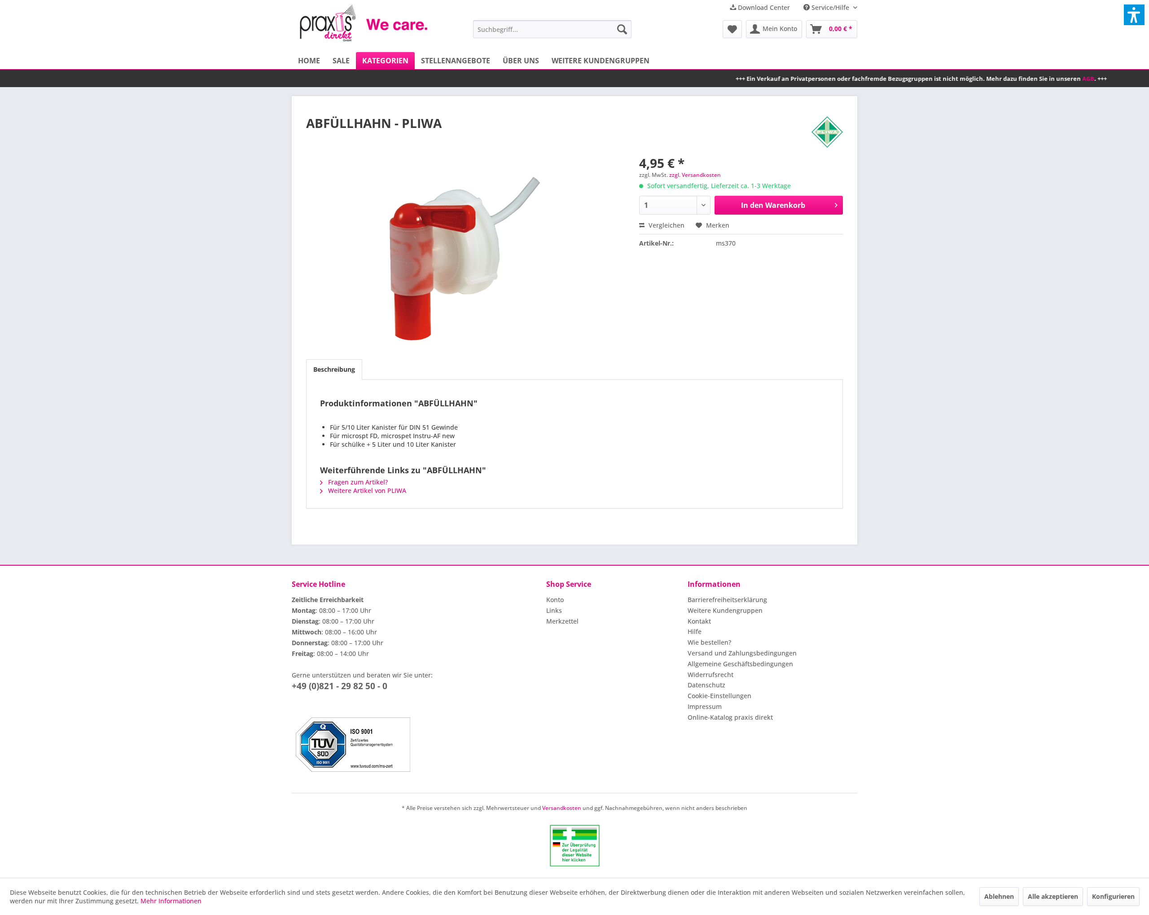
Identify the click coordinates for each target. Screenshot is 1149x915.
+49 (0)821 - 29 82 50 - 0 (339, 686)
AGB (1051, 79)
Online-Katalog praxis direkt (730, 717)
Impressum (705, 706)
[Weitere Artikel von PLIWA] (827, 132)
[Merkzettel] (732, 29)
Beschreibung (334, 369)
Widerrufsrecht (710, 674)
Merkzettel (562, 621)
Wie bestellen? (709, 642)
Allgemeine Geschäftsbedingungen (740, 664)
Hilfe (695, 631)
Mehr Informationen (171, 901)
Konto (555, 599)
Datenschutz (706, 685)
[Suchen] (622, 29)
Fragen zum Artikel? (357, 482)
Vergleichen (665, 225)
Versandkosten (561, 808)
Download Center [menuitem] (763, 7)
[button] (1134, 14)
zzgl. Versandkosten (695, 175)
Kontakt (699, 621)
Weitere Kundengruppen (725, 610)
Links (554, 610)
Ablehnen (999, 896)
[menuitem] (552, 29)
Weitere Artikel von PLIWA (366, 490)
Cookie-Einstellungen (719, 695)
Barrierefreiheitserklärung (727, 599)
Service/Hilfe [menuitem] (830, 7)
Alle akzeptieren (1053, 896)
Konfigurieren (1113, 896)
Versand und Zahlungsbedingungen (742, 653)
